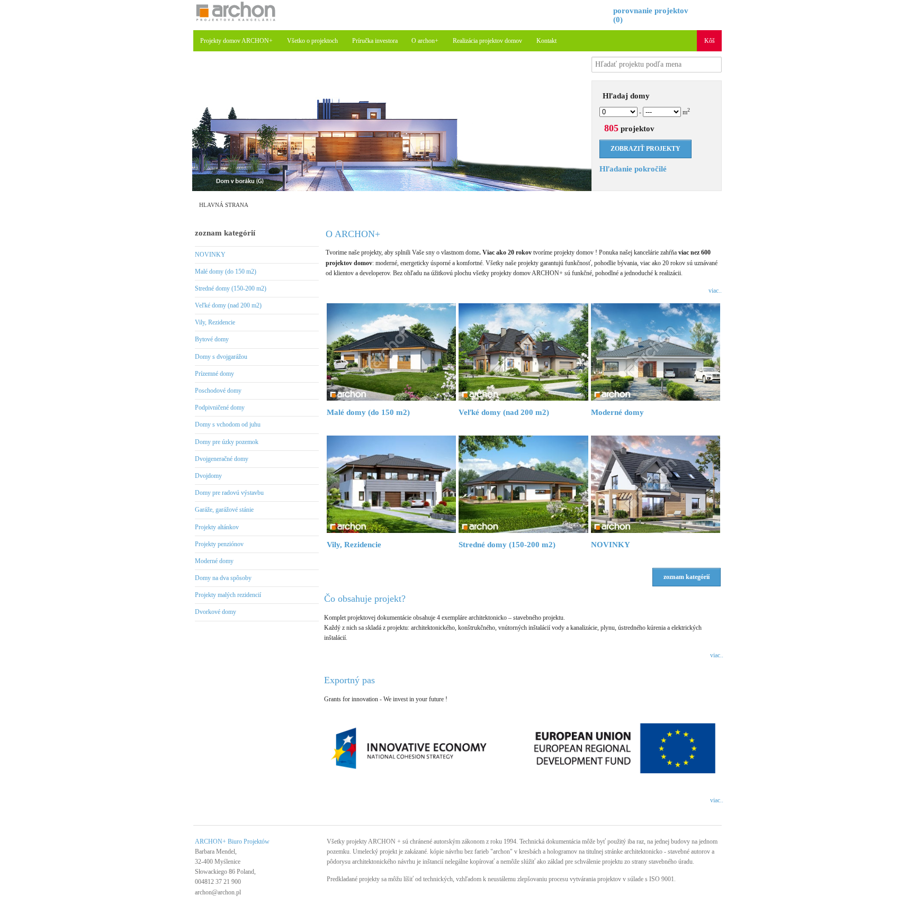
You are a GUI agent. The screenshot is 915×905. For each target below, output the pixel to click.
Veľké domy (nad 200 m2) (228, 305)
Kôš (709, 40)
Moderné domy (214, 561)
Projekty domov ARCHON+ (236, 40)
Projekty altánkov (217, 527)
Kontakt (546, 40)
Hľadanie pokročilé (633, 169)
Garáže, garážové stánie (224, 509)
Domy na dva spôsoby (223, 578)
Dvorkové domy (215, 612)
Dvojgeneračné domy (221, 459)
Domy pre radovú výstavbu (229, 492)
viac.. (715, 290)
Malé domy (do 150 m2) (225, 271)
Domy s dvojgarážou (221, 356)
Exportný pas (349, 680)
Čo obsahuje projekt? (365, 598)
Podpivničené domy (220, 407)
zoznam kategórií (225, 233)
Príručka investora (375, 40)
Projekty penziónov (219, 544)
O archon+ (424, 40)
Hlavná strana (223, 205)
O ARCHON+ (353, 234)
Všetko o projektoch (312, 40)
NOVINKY (210, 254)
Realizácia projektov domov (487, 40)
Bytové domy (212, 339)
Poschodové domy (218, 390)
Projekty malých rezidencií (228, 595)
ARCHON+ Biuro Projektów (232, 841)
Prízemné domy (214, 373)
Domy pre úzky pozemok (226, 442)
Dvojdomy (208, 475)
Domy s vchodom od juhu (228, 424)
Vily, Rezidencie (215, 322)
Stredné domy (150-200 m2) (230, 288)
